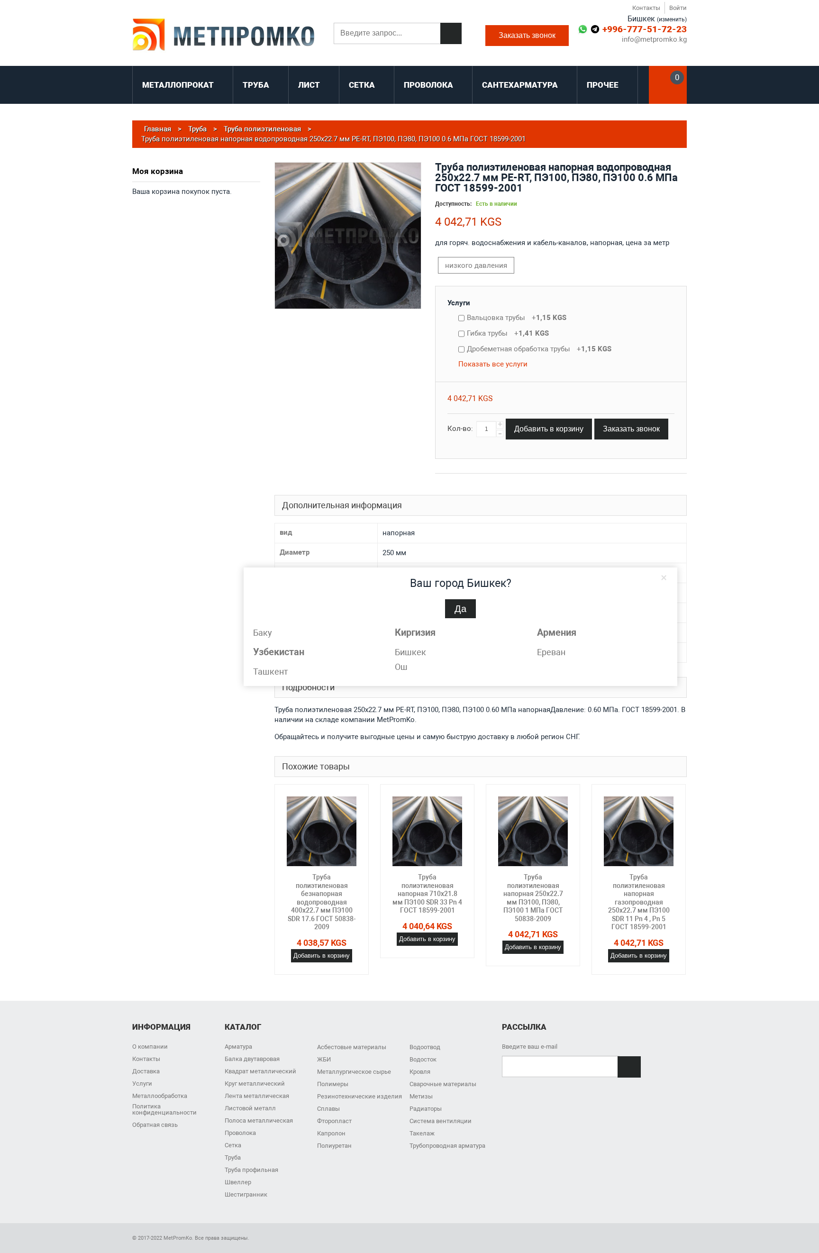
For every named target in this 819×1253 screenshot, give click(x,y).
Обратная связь (155, 1125)
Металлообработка (159, 1096)
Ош (401, 667)
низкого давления (476, 265)
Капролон (331, 1133)
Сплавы (328, 1109)
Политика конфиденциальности (164, 1109)
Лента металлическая (257, 1096)
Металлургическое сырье (354, 1072)
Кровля (420, 1072)
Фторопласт (334, 1121)
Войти (678, 7)
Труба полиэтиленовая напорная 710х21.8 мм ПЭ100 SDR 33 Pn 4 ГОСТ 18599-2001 (427, 893)
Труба (233, 1157)
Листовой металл (250, 1108)
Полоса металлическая (259, 1120)
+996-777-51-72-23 (644, 29)
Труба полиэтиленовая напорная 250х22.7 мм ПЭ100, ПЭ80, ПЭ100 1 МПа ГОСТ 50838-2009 (533, 898)
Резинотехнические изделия (359, 1096)
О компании (150, 1046)
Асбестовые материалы (351, 1047)
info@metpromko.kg (654, 39)
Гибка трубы (508, 333)
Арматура (238, 1046)
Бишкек (410, 652)
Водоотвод (425, 1047)
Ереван (551, 652)
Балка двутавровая (252, 1059)
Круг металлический (255, 1083)
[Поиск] (451, 33)
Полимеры (332, 1084)
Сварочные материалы (443, 1084)
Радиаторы (426, 1109)
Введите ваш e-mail (529, 1046)
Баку (262, 633)
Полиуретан (334, 1146)
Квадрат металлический (260, 1071)
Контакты (646, 7)
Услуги (458, 303)
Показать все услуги (493, 364)
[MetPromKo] (223, 35)
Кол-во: (460, 428)
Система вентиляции (441, 1121)
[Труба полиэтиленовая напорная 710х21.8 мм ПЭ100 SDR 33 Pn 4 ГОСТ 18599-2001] (427, 831)
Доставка (146, 1071)
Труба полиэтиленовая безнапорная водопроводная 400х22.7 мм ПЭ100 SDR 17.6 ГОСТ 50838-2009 (322, 902)
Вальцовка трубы (516, 317)
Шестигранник (246, 1194)
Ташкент (270, 672)
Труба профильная (251, 1170)
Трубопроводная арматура (447, 1146)
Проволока (240, 1133)
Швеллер (238, 1182)
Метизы (421, 1096)
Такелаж (422, 1133)
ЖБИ (324, 1059)
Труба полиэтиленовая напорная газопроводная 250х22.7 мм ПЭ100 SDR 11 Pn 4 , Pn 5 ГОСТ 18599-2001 (639, 902)
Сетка (233, 1145)
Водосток (423, 1059)
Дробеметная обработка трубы (539, 349)
